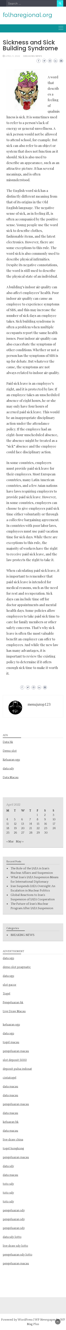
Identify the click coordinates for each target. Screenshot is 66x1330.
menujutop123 (39, 704)
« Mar (10, 841)
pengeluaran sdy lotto (17, 1254)
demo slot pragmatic (17, 967)
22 (38, 828)
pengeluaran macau (16, 1263)
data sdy (8, 768)
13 (22, 823)
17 (54, 823)
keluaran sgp (11, 1024)
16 (45, 823)
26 (15, 832)
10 (54, 819)
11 (7, 823)
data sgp (8, 958)
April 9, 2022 (12, 56)
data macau (10, 1113)
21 (30, 828)
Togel (6, 993)
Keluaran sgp (11, 759)
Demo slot (10, 750)
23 (45, 828)
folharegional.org (27, 14)
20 (23, 828)
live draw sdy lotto (15, 1245)
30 (46, 832)
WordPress (25, 1319)
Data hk (8, 742)
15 (38, 823)
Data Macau (11, 777)
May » (19, 841)
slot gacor (9, 984)
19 (15, 828)
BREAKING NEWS (32, 56)
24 (54, 828)
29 (38, 832)
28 (30, 832)
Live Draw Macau (14, 1011)
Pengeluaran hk (13, 1002)
